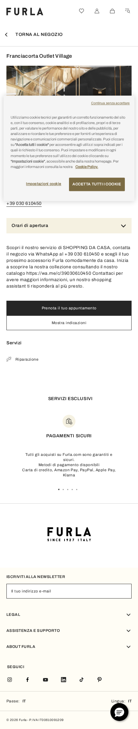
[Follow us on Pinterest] (99, 680)
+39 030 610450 (24, 203)
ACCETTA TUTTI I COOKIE (97, 184)
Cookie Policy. (86, 167)
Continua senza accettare (110, 103)
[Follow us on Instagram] (9, 680)
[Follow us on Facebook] (27, 680)
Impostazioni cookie (43, 184)
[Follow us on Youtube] (45, 680)
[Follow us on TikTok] (81, 680)
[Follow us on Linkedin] (63, 680)
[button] (119, 712)
